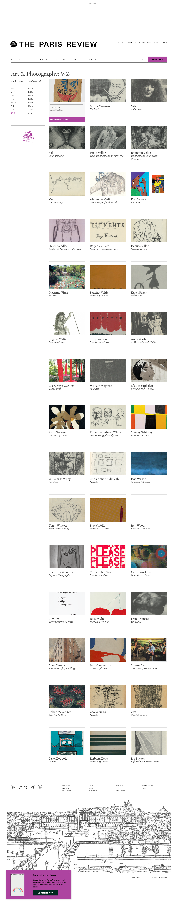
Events (121, 42)
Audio (76, 59)
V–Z (13, 113)
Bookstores (120, 790)
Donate (131, 42)
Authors (60, 59)
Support (65, 788)
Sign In (164, 42)
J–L (12, 98)
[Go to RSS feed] (40, 786)
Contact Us (66, 790)
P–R (13, 106)
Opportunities (147, 786)
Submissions (94, 790)
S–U (13, 109)
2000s (31, 106)
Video (144, 788)
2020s (30, 113)
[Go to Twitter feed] (26, 786)
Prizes (118, 788)
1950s (30, 88)
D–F (13, 91)
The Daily (16, 59)
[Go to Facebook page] (20, 786)
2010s (30, 109)
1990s (30, 102)
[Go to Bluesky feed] (33, 786)
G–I (12, 95)
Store (156, 42)
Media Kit (92, 788)
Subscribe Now (45, 892)
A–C (13, 88)
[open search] (143, 59)
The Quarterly (38, 59)
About (90, 59)
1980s (30, 98)
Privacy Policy (138, 878)
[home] (53, 45)
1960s (30, 91)
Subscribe (157, 59)
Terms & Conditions (159, 878)
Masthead (120, 786)
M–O (13, 102)
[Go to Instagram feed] (13, 786)
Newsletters (145, 42)
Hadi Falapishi (56, 110)
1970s (30, 95)
